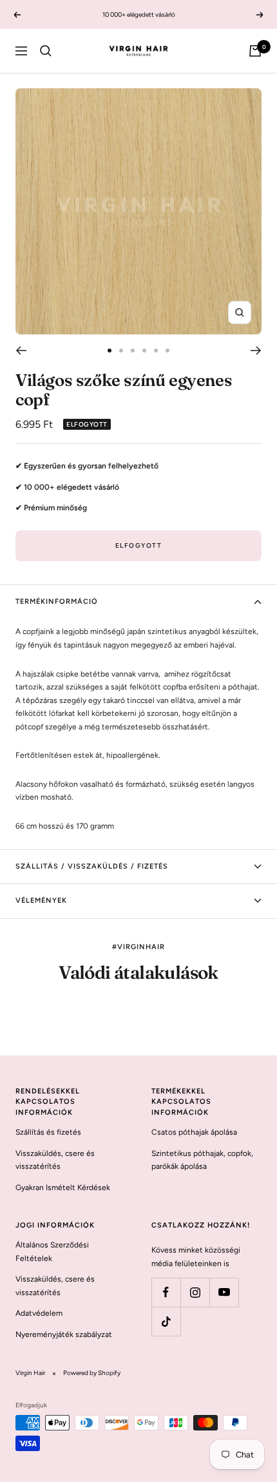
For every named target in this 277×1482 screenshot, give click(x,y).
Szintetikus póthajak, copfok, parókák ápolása (202, 1160)
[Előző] (20, 350)
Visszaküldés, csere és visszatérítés (55, 1160)
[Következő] (256, 350)
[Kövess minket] (165, 1292)
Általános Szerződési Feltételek (52, 1251)
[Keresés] (46, 51)
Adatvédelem (38, 1313)
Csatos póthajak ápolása (194, 1132)
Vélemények (41, 900)
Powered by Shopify (91, 1373)
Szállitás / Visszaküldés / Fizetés (91, 866)
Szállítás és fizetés (48, 1132)
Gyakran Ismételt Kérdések (62, 1187)
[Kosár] (255, 51)
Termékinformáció (56, 601)
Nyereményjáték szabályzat (63, 1334)
